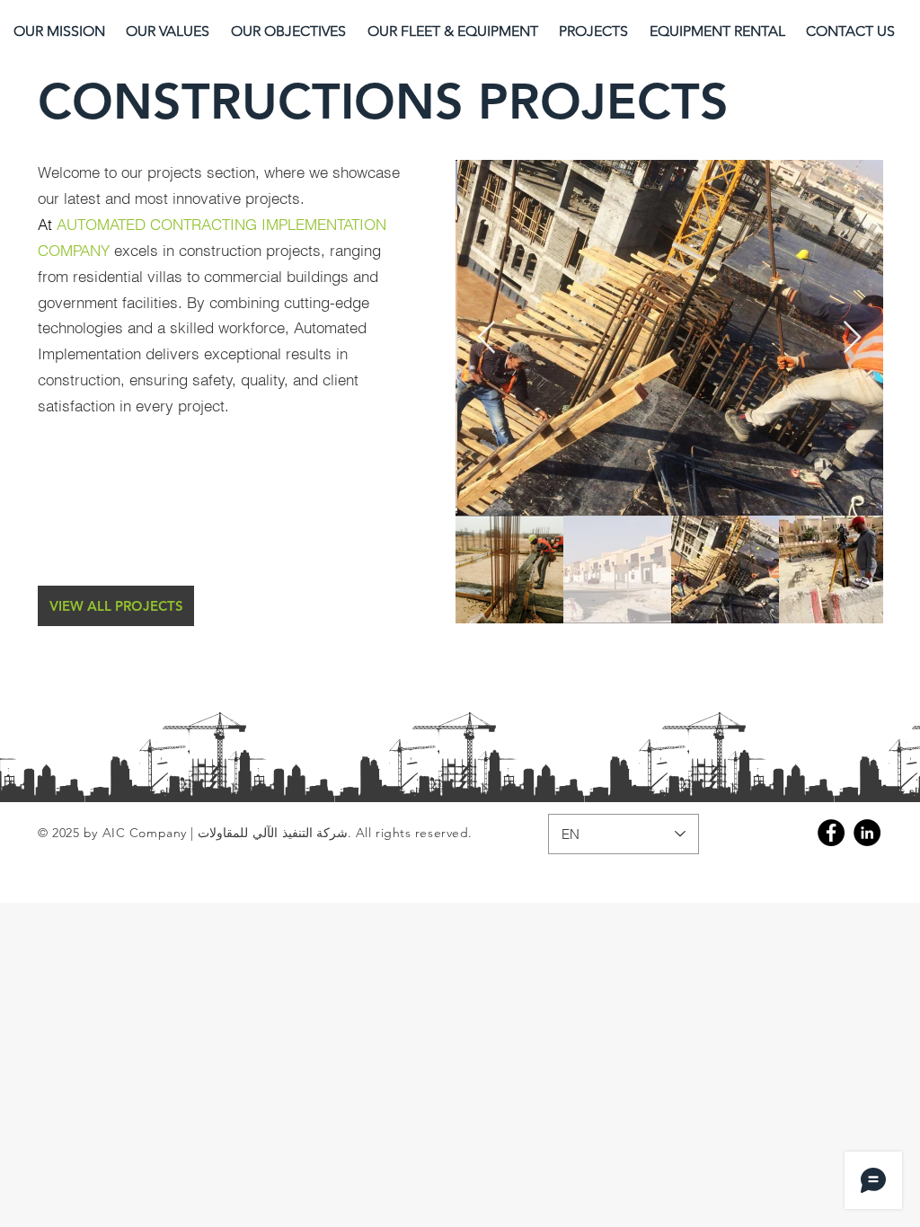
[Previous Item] (486, 338)
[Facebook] (831, 832)
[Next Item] (852, 338)
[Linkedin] (867, 832)
